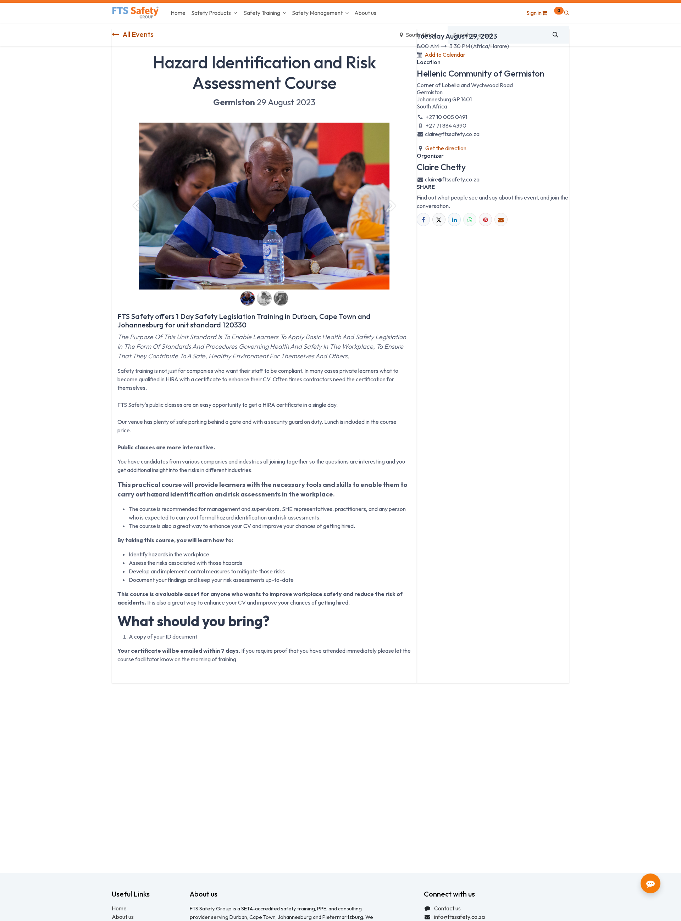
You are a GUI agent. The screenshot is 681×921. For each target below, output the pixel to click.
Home (119, 908)
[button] (566, 12)
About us (123, 916)
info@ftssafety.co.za (459, 916)
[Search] (555, 35)
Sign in (534, 12)
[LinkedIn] (454, 219)
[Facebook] (423, 219)
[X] (438, 219)
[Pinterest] (485, 219)
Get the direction (445, 148)
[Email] (501, 219)
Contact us (447, 908)
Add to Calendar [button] (445, 54)
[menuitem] (178, 13)
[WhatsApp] (469, 219)
